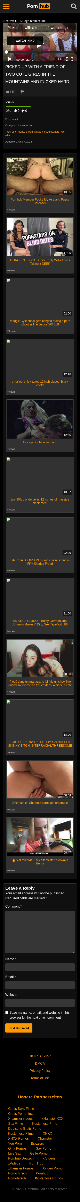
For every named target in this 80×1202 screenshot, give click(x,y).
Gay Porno (43, 1148)
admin (15, 119)
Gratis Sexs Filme (21, 1108)
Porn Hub (36, 1163)
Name (10, 959)
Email (10, 977)
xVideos (14, 1163)
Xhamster (45, 1138)
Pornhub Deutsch (21, 1158)
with (7, 135)
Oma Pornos (17, 1148)
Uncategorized (25, 125)
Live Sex (14, 1153)
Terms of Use (40, 1078)
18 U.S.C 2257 (40, 1056)
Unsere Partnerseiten (40, 1096)
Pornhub (42, 1173)
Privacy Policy (40, 1071)
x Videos (49, 1158)
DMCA (40, 1063)
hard (56, 131)
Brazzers (37, 1143)
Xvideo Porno (53, 1168)
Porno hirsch (17, 1173)
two (63, 131)
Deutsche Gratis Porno (24, 1128)
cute (14, 131)
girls (50, 131)
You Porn (15, 1143)
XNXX (47, 1133)
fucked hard (40, 131)
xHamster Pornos (20, 1168)
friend (21, 131)
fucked (29, 131)
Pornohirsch (17, 1178)
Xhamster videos (20, 1118)
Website (11, 994)
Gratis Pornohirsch (21, 1113)
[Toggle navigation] (6, 6)
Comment (13, 906)
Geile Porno (39, 1153)
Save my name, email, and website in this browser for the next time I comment (39, 1015)
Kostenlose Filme (21, 1133)
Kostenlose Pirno (44, 1123)
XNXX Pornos (18, 1138)
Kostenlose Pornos (49, 1178)
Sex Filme (15, 1123)
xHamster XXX (52, 1118)
